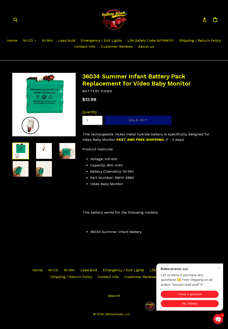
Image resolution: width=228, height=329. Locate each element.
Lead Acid (66, 40)
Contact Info (84, 46)
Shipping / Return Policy (200, 40)
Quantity (89, 112)
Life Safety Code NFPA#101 (151, 40)
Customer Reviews (117, 46)
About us (146, 46)
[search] (18, 19)
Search (114, 296)
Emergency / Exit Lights (101, 40)
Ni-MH (47, 40)
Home (12, 40)
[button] (218, 319)
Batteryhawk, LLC (117, 314)
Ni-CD (28, 40)
